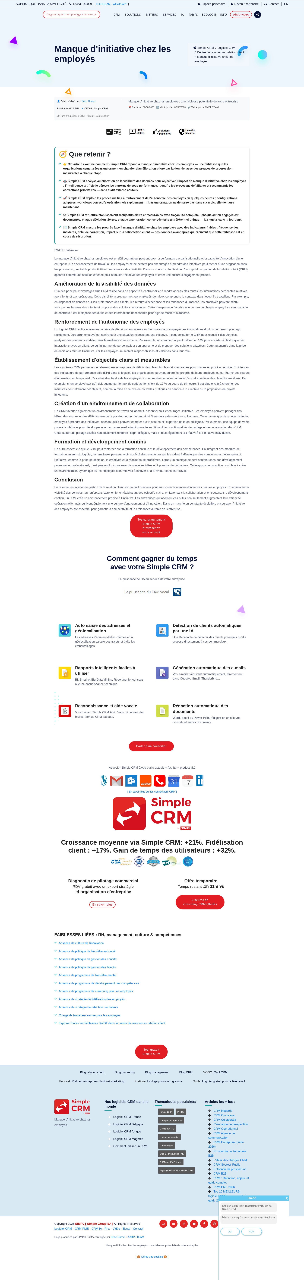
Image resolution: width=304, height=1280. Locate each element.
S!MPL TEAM (136, 1237)
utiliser (188, 340)
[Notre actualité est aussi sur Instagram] (214, 1224)
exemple (242, 296)
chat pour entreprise (169, 1137)
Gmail (196, 678)
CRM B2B (220, 1173)
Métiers (152, 15)
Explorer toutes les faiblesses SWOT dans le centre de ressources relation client (112, 1023)
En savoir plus (102, 904)
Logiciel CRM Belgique (128, 1124)
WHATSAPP (120, 4)
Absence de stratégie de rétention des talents (88, 1007)
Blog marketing (125, 1072)
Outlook (185, 678)
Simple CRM (205, 47)
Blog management (157, 1072)
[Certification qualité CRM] (152, 861)
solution (87, 275)
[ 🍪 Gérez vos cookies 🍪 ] (152, 1256)
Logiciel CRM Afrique (127, 1131)
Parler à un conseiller (151, 746)
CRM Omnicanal (224, 1115)
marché (194, 302)
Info (223, 15)
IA (182, 15)
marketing (127, 427)
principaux (73, 291)
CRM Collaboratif (225, 1119)
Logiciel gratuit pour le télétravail (223, 1081)
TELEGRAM (103, 4)
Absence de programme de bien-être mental (87, 975)
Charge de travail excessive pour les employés (90, 1015)
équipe (227, 367)
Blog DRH (185, 1072)
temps (80, 378)
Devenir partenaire (246, 4)
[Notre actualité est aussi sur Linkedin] (174, 1224)
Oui (230, 1231)
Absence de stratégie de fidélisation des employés (92, 999)
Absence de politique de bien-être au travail (87, 951)
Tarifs (193, 15)
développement (166, 449)
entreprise (231, 101)
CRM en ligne (166, 1145)
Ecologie (209, 15)
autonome (182, 313)
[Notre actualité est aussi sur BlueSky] (163, 1224)
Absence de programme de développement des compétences (99, 983)
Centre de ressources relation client (220, 52)
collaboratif (137, 411)
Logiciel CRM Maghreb (128, 1139)
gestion (207, 269)
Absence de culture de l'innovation (81, 943)
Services (169, 15)
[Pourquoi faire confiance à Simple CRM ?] (137, 133)
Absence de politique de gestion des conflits (87, 959)
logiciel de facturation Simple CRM (176, 1170)
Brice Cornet (89, 101)
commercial (168, 340)
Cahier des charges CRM (230, 1160)
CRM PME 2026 (224, 1187)
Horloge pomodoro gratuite (164, 1081)
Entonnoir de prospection (230, 1169)
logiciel (193, 269)
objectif (96, 389)
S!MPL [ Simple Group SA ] (94, 1223)
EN (286, 4)
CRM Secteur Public (227, 1164)
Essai (126, 1228)
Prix (107, 1228)
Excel (185, 717)
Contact (273, 4)
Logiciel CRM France (127, 1117)
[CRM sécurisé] (186, 133)
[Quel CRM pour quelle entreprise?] (113, 133)
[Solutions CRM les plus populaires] (161, 133)
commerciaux (217, 641)
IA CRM (181, 1112)
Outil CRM (220, 1072)
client (234, 269)
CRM (116, 15)
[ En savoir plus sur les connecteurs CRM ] (152, 791)
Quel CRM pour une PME (172, 1154)
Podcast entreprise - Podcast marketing (98, 1081)
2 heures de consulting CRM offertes (200, 902)
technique (110, 684)
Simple (96, 712)
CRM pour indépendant (171, 1120)
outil (136, 487)
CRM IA (96, 1228)
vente (245, 422)
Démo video (241, 14)
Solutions (133, 15)
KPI (106, 372)
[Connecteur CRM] (152, 781)
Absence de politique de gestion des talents (87, 967)
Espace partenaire (213, 4)
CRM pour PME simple (171, 1162)
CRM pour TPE (167, 1129)
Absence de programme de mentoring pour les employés (96, 991)
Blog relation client (92, 1072)
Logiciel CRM (226, 47)
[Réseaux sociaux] (257, 14)
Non (252, 1231)
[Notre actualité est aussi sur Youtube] (194, 1224)
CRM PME (82, 1228)
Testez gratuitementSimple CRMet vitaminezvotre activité (151, 526)
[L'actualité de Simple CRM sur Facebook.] (204, 1224)
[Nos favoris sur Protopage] (184, 1224)
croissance (143, 509)
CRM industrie (223, 1110)
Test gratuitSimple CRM (151, 1051)
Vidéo (116, 1228)
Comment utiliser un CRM (130, 1146)
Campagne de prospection (231, 1124)
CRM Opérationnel (226, 1128)
